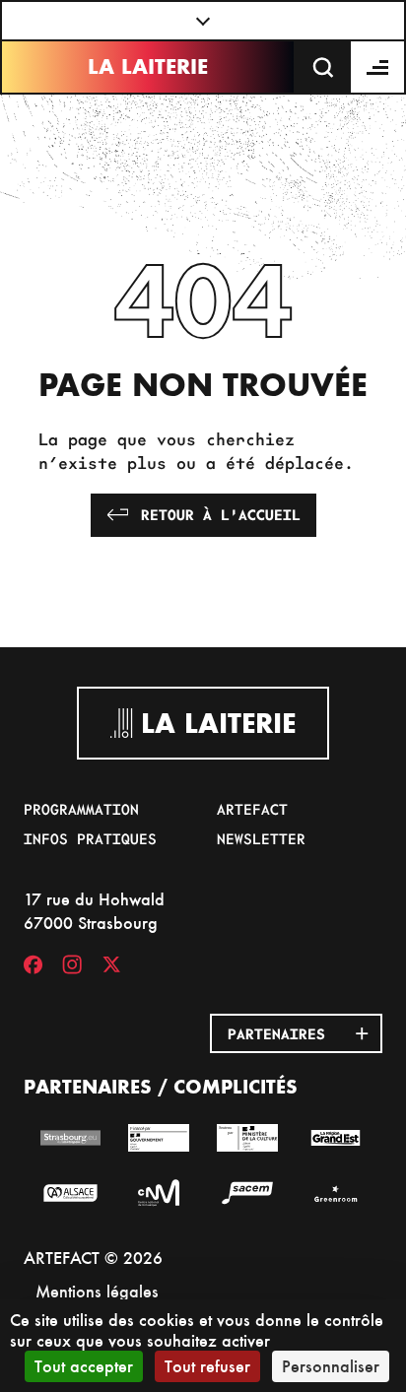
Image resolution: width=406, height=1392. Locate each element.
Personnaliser (330, 1366)
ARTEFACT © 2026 (93, 1257)
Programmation (81, 809)
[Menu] (378, 67)
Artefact (252, 809)
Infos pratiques (90, 838)
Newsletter (261, 838)
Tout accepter (83, 1366)
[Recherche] (323, 67)
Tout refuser (207, 1366)
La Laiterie (148, 66)
